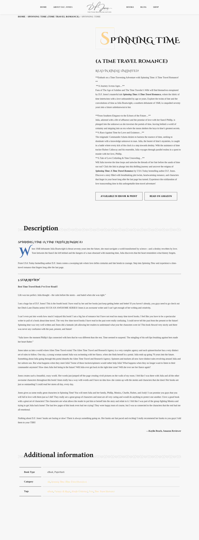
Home (43, 7)
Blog (143, 7)
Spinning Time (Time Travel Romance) (53, 16)
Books (130, 7)
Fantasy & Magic (62, 491)
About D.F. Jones (63, 7)
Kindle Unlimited (80, 491)
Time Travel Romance (105, 491)
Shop (156, 7)
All (48, 482)
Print (91, 491)
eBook (50, 491)
